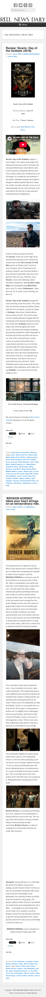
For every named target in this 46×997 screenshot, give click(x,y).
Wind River (18, 483)
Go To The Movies (18, 961)
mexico (20, 471)
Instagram (30, 5)
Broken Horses (11, 968)
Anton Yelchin (21, 966)
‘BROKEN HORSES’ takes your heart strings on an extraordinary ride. (22, 501)
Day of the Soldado (29, 459)
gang (11, 971)
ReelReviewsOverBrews (31, 54)
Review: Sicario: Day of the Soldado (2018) (21, 49)
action (13, 455)
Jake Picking (23, 467)
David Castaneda (16, 459)
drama (8, 462)
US (38, 481)
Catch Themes (32, 993)
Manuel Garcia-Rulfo (29, 469)
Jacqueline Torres (12, 467)
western (30, 975)
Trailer (21, 964)
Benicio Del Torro (22, 455)
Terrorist (16, 481)
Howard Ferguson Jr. (18, 464)
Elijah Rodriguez (24, 462)
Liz (29, 971)
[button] (23, 385)
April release (30, 966)
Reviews (34, 452)
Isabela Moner (31, 464)
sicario (19, 476)
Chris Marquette (29, 968)
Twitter (20, 5)
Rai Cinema (21, 474)
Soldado (15, 478)
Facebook (16, 5)
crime (8, 459)
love (11, 973)
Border (13, 457)
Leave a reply (12, 56)
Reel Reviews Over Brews (21, 452)
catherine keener (32, 457)
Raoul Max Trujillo (32, 474)
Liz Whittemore (29, 507)
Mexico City (28, 471)
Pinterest (25, 5)
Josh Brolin (17, 469)
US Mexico (9, 483)
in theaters (29, 961)
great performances (20, 971)
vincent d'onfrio (21, 975)
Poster (36, 961)
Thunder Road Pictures (28, 481)
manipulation (18, 973)
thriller (32, 973)
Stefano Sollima (24, 478)
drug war (14, 462)
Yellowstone (27, 483)
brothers (20, 968)
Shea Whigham (11, 476)
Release (8, 964)
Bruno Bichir (20, 457)
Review (26, 973)
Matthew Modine (11, 471)
